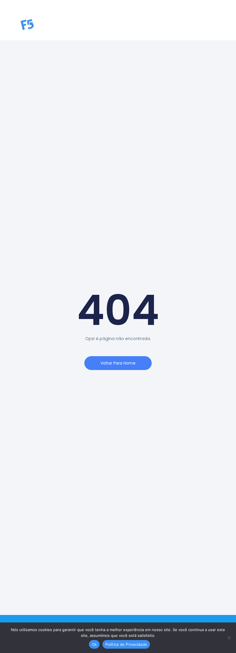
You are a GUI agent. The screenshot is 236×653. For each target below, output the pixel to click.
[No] (229, 638)
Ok (94, 644)
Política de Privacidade (126, 644)
